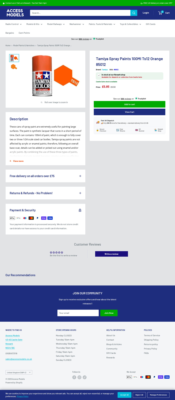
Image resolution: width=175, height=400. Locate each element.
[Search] (133, 13)
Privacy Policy (22, 396)
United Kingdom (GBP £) (16, 372)
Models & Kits (32, 24)
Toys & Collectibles (129, 24)
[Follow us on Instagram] (79, 377)
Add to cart (129, 104)
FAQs (146, 353)
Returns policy (151, 344)
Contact (110, 339)
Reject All (139, 395)
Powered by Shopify (13, 382)
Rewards (110, 357)
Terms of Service (152, 335)
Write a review (112, 254)
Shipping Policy (151, 339)
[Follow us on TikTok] (85, 377)
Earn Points (24, 32)
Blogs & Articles (114, 344)
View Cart (129, 111)
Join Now (108, 313)
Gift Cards (150, 24)
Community (111, 348)
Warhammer (75, 24)
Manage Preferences (158, 395)
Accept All (124, 395)
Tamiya (105, 69)
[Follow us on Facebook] (74, 377)
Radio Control (12, 24)
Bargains (9, 32)
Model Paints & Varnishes (23, 45)
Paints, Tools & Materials (100, 24)
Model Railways (54, 24)
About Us (110, 335)
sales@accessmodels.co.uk (18, 359)
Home (8, 45)
